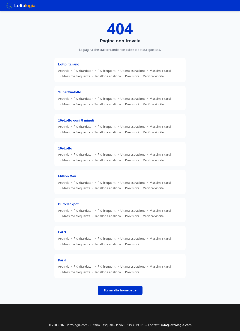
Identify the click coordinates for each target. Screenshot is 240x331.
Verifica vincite (153, 76)
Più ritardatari (84, 71)
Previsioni (132, 76)
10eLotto (65, 148)
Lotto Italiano (68, 64)
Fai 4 (62, 260)
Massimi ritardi (160, 71)
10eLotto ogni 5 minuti (76, 120)
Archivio (64, 71)
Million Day (67, 176)
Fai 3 (62, 232)
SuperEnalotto (69, 92)
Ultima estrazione (133, 71)
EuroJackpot (68, 204)
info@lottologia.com (176, 325)
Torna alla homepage (120, 290)
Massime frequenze (76, 76)
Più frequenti (107, 71)
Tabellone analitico (107, 76)
